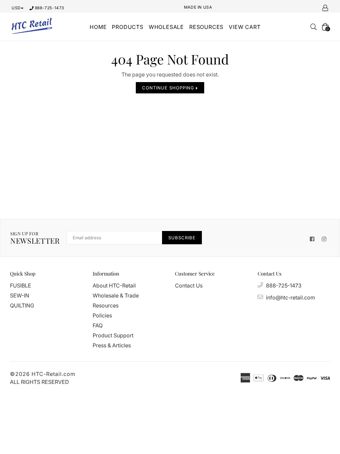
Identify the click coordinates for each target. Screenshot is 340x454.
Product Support (113, 335)
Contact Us (189, 285)
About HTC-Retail (114, 285)
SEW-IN (19, 295)
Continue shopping (169, 87)
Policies (102, 315)
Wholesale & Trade (116, 295)
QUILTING (22, 305)
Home (98, 27)
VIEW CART (244, 27)
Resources (106, 305)
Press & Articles (112, 345)
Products (127, 27)
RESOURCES (206, 27)
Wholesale (166, 27)
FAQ (98, 325)
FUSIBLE (20, 285)
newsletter (35, 238)
